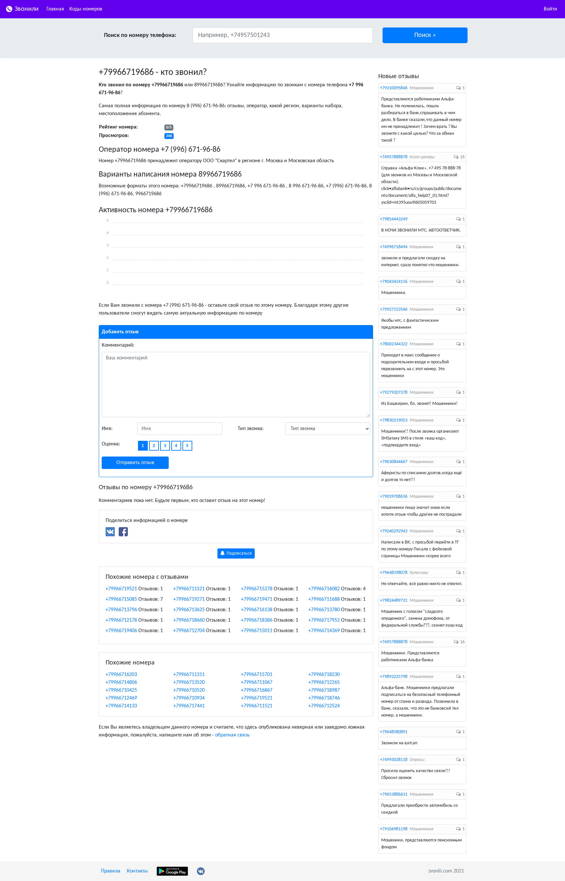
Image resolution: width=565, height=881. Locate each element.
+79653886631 (393, 794)
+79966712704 (189, 630)
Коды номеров (85, 9)
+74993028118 (393, 759)
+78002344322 (393, 344)
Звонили (26, 9)
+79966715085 (121, 599)
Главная (55, 9)
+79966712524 (324, 706)
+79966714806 (121, 682)
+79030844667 (393, 461)
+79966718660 (189, 620)
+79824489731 (393, 600)
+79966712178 (121, 620)
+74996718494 (393, 247)
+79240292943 (393, 531)
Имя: (107, 428)
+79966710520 (189, 690)
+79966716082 (324, 589)
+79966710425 (121, 690)
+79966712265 (324, 682)
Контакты (137, 871)
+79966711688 (324, 599)
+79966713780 (324, 610)
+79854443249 (393, 219)
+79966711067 (256, 682)
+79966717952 (324, 620)
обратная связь (232, 735)
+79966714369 (324, 630)
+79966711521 (189, 589)
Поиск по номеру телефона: (140, 35)
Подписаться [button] (239, 553)
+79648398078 (393, 572)
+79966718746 (324, 698)
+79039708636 (393, 496)
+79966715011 (256, 630)
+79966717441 (189, 706)
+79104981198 (393, 829)
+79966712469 (121, 698)
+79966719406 (121, 630)
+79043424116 (393, 281)
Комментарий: (118, 345)
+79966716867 (256, 690)
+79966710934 (189, 698)
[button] (425, 35)
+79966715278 (256, 589)
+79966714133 (121, 706)
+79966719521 (121, 589)
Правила (110, 871)
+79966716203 (121, 674)
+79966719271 (189, 599)
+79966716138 (256, 610)
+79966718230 (324, 674)
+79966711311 (189, 674)
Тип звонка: (251, 428)
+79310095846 (393, 88)
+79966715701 (256, 674)
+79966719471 (256, 599)
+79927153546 (393, 309)
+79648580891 (393, 732)
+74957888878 (393, 157)
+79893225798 (393, 676)
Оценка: (111, 444)
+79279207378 (393, 392)
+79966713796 (121, 610)
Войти (550, 9)
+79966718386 (256, 620)
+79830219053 (393, 420)
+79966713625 (189, 610)
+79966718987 (324, 690)
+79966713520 (189, 682)
